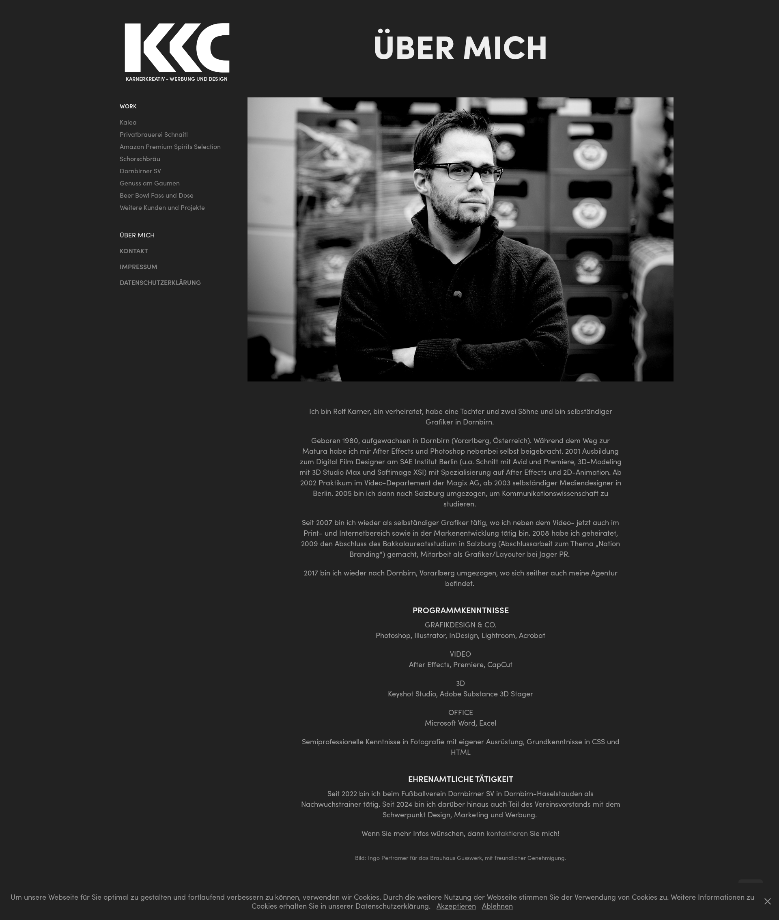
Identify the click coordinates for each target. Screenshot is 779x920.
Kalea (128, 122)
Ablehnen (497, 906)
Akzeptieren (456, 906)
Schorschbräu (140, 158)
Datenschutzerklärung (160, 282)
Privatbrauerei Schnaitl (154, 134)
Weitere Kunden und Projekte (162, 207)
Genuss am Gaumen (150, 183)
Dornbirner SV (140, 170)
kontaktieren (507, 833)
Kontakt (134, 250)
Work (128, 106)
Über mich (137, 235)
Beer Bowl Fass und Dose (157, 195)
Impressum (138, 266)
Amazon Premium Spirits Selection (170, 146)
